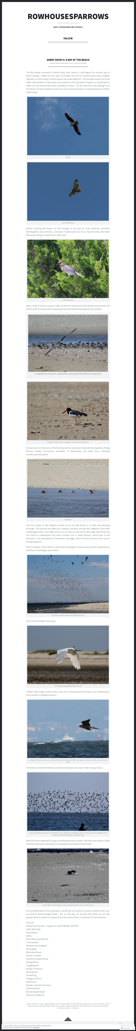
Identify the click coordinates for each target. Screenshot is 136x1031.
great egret (35, 1006)
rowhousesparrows (68, 16)
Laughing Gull (44, 1006)
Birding (52, 1004)
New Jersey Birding (80, 63)
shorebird (60, 1008)
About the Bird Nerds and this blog (68, 27)
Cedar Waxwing (61, 1004)
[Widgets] (68, 1019)
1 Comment (75, 1008)
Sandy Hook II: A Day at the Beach (68, 59)
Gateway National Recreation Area (61, 63)
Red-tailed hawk (85, 1006)
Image (41, 1004)
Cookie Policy (36, 1027)
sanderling (95, 1006)
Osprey (52, 1006)
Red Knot (76, 1006)
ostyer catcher (60, 1006)
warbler (67, 1008)
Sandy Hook (104, 1006)
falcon (69, 1004)
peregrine (69, 1006)
